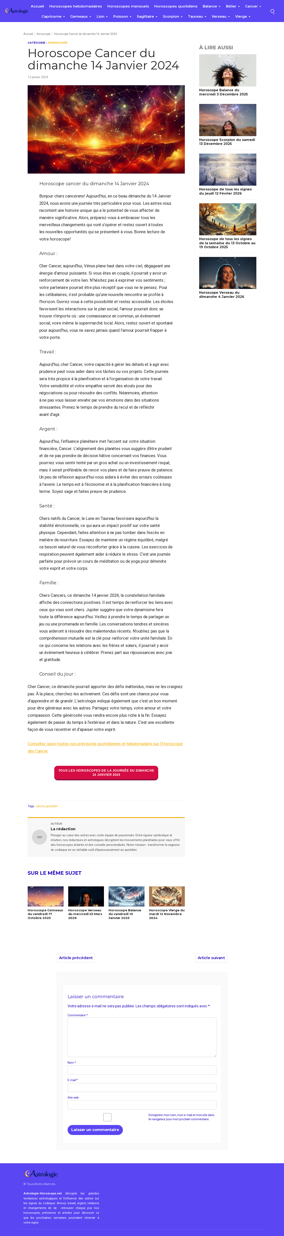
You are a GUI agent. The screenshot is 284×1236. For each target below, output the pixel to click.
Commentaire (78, 1015)
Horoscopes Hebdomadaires (75, 6)
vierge (241, 16)
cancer (251, 6)
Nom (72, 1062)
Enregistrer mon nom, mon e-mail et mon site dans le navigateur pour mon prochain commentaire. (181, 1117)
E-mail (73, 1080)
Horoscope (44, 34)
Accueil (37, 6)
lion (100, 16)
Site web (73, 1097)
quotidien (52, 806)
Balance (210, 6)
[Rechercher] (272, 11)
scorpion (171, 16)
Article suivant (211, 958)
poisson (120, 16)
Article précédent (76, 958)
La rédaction (63, 829)
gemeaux (79, 16)
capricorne (52, 16)
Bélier (231, 6)
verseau (219, 16)
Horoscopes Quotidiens (176, 6)
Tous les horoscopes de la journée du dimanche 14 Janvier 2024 (106, 772)
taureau (195, 16)
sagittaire (145, 16)
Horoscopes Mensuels (128, 6)
